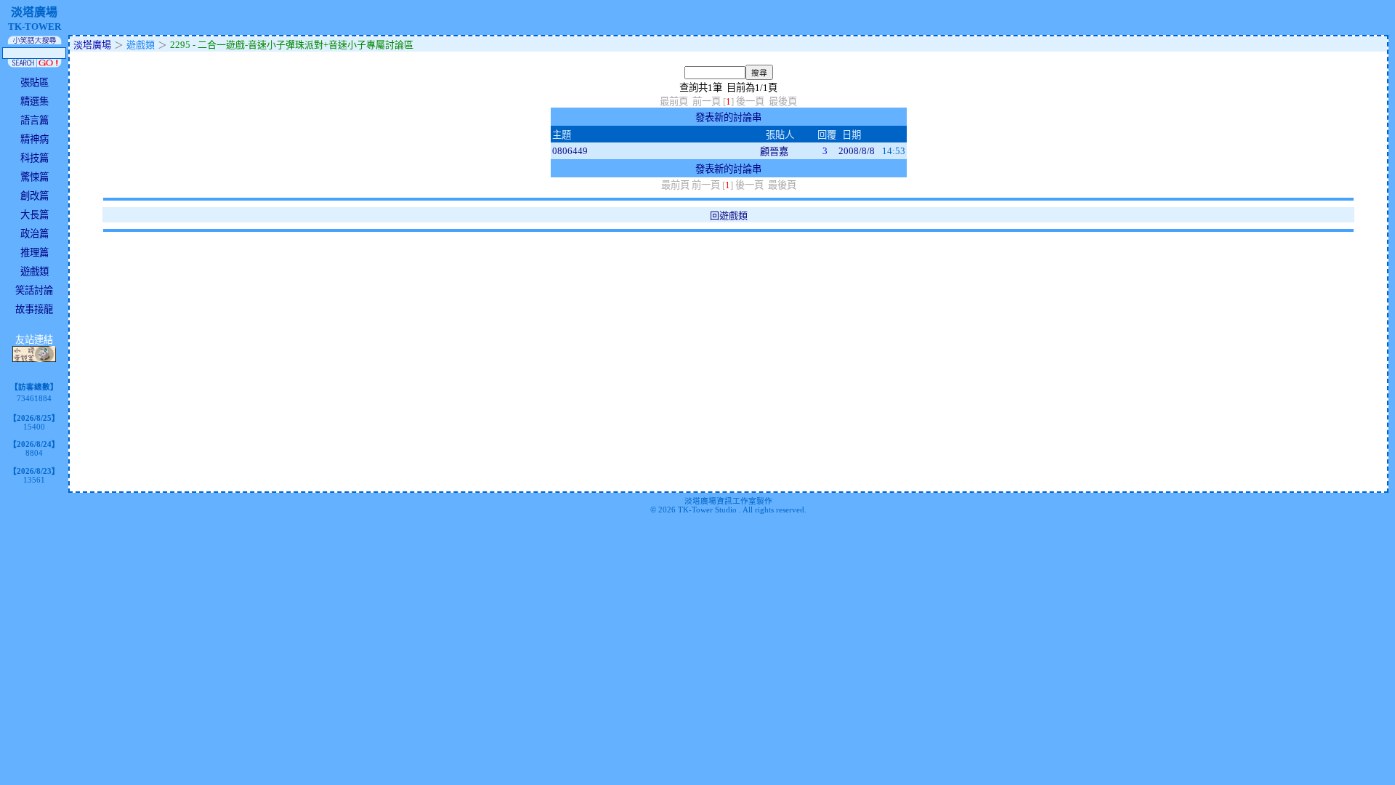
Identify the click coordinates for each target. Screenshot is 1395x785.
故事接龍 (34, 309)
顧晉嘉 (774, 151)
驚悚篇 (34, 177)
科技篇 (34, 158)
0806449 (570, 150)
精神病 (34, 139)
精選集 (34, 101)
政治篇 (34, 233)
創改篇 (34, 195)
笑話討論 (34, 290)
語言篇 (34, 120)
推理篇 (34, 252)
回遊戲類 (729, 215)
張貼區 (34, 82)
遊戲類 (34, 271)
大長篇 (34, 214)
